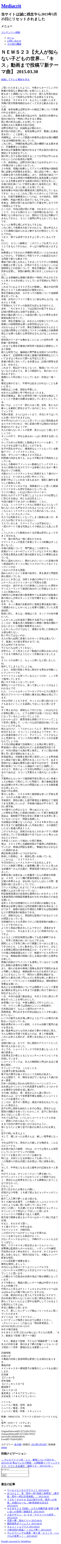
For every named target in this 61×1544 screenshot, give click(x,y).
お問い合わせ (14, 41)
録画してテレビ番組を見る (15, 79)
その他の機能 (14, 44)
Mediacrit (11, 5)
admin (4, 1447)
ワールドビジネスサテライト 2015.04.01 (28, 1490)
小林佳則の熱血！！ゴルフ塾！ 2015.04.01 (29, 1530)
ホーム (10, 38)
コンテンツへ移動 (10, 32)
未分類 (17, 1444)
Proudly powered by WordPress (16, 1541)
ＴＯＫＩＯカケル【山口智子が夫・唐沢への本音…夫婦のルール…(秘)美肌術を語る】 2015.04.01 (32, 1502)
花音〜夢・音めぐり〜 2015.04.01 (24, 1520)
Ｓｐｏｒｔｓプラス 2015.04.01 (23, 1526)
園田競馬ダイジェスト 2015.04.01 (24, 1523)
